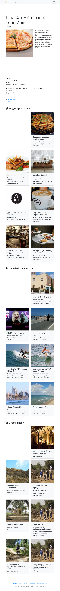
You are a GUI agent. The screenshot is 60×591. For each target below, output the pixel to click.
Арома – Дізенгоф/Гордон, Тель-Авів (15, 252)
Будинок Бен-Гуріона (42, 297)
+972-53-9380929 (13, 97)
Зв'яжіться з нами (42, 583)
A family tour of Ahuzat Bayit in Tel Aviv (42, 452)
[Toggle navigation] (54, 2)
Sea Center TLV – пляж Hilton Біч (17, 370)
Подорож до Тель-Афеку (41, 487)
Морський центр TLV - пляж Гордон (42, 370)
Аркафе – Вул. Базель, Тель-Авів (42, 252)
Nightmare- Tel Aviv (15, 333)
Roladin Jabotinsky (40, 175)
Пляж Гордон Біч (14, 407)
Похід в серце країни (42, 565)
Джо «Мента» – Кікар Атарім (16, 214)
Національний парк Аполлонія (15, 487)
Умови (26, 583)
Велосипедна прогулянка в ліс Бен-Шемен (16, 567)
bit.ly (9, 101)
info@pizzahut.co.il (13, 99)
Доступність (32, 583)
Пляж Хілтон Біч (39, 333)
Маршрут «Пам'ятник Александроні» (16, 526)
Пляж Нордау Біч (40, 407)
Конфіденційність (18, 583)
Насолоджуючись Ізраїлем (17, 2)
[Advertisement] (30, 10)
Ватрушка (11, 175)
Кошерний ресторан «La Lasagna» (41, 138)
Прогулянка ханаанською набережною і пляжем (42, 527)
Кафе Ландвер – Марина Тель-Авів (41, 214)
